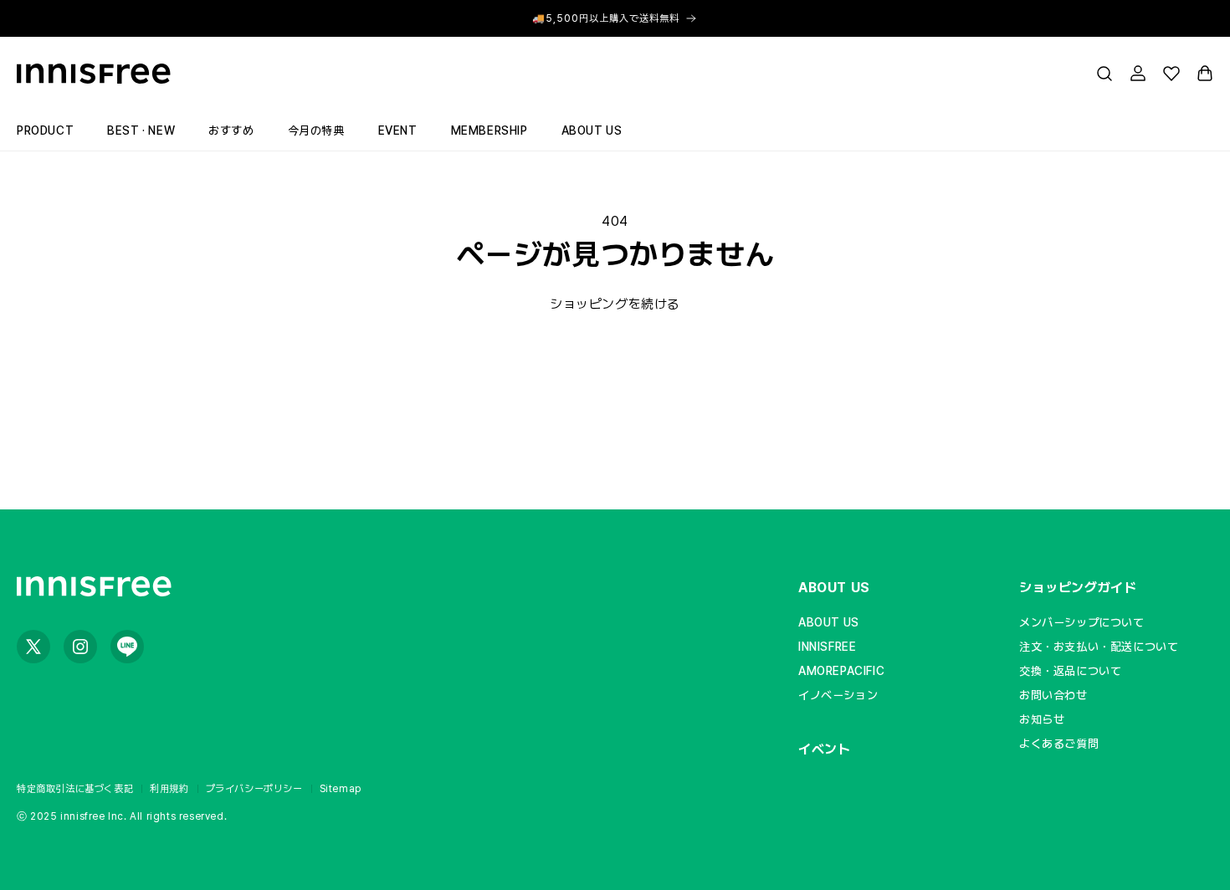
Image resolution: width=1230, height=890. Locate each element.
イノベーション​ (838, 695)
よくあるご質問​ (1059, 743)
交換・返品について (1070, 671)
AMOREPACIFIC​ (841, 671)
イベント (824, 749)
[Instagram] (80, 646)
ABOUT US (834, 588)
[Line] (127, 646)
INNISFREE (827, 646)
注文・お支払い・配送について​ (1098, 646)
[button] (1104, 73)
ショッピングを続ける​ (615, 304)
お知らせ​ (1041, 719)
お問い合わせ (1053, 695)
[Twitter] (33, 646)
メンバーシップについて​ (1082, 622)
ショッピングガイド (1077, 588)
